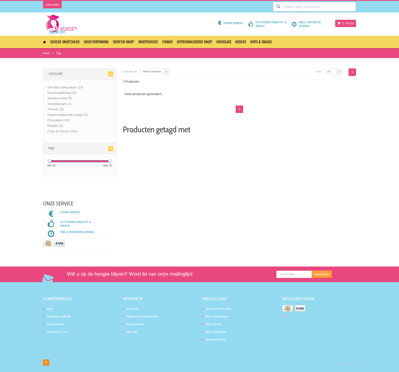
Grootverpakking (96, 41)
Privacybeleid (135, 324)
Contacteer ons (57, 332)
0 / (347, 23)
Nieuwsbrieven (216, 339)
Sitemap (131, 332)
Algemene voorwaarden (142, 316)
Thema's (167, 41)
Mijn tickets (213, 324)
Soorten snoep (123, 41)
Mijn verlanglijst (216, 332)
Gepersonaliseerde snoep (194, 41)
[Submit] (278, 6)
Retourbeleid (55, 324)
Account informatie (218, 308)
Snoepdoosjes (148, 41)
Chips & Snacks (261, 41)
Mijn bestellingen (217, 316)
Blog (50, 308)
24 (328, 71)
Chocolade (223, 41)
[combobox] (314, 6)
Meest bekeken (152, 71)
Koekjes (240, 41)
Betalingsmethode (59, 316)
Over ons (132, 308)
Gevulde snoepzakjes (65, 41)
